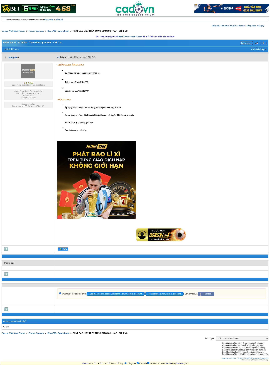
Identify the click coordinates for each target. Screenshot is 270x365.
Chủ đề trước (12, 49)
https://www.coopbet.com (130, 37)
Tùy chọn (245, 43)
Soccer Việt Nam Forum (13, 31)
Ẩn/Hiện (179, 363)
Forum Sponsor (36, 31)
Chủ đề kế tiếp (257, 49)
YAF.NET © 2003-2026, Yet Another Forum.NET (252, 358)
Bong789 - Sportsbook (58, 31)
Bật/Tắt (168, 363)
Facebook (208, 294)
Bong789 (13, 57)
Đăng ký (59, 19)
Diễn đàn (215, 26)
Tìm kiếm (241, 26)
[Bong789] (28, 77)
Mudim (85, 363)
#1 (58, 57)
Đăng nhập (48, 19)
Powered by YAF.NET (229, 358)
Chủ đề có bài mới (228, 26)
